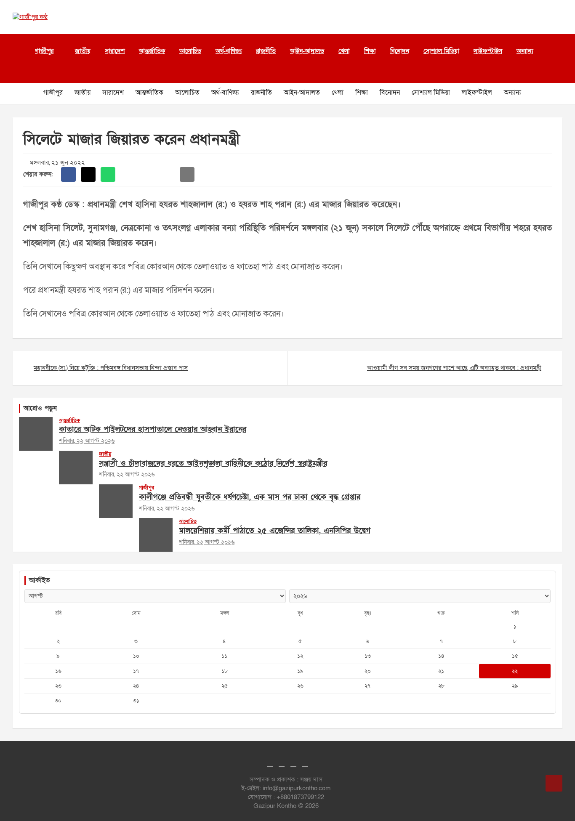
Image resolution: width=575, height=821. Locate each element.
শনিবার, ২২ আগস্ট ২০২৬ (86, 441)
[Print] (127, 174)
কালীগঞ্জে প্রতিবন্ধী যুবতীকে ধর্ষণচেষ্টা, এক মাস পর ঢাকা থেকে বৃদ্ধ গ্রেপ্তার (249, 497)
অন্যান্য (524, 51)
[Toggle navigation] (16, 72)
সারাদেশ (115, 51)
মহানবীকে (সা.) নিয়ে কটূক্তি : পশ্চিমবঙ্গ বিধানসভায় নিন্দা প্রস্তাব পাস (111, 368)
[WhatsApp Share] (108, 174)
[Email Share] (187, 174)
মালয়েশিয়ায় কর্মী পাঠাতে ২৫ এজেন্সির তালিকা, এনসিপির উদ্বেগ (274, 531)
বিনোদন (399, 51)
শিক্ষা (370, 51)
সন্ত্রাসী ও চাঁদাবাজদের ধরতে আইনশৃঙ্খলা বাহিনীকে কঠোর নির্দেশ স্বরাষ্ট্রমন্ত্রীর (213, 463)
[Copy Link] (167, 174)
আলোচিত (190, 51)
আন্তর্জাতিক (152, 51)
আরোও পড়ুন (40, 408)
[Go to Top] (554, 783)
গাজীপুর (44, 51)
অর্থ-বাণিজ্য (229, 51)
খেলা (344, 51)
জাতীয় (83, 51)
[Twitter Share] (88, 174)
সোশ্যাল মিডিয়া (441, 51)
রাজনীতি (266, 51)
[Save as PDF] (147, 174)
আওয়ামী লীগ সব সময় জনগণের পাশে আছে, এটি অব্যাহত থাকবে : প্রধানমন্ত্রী (454, 368)
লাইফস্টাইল (488, 51)
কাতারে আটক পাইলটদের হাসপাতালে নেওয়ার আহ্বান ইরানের (152, 429)
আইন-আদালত (307, 51)
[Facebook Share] (68, 174)
